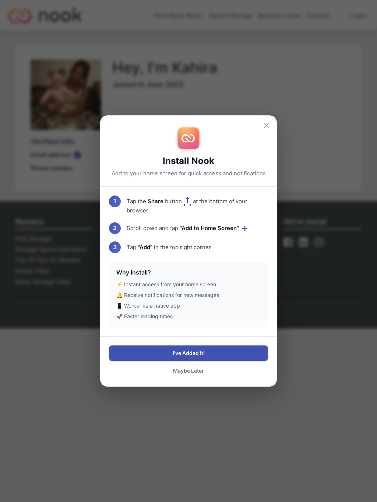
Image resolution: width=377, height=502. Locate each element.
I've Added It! (189, 353)
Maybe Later (188, 370)
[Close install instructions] (266, 126)
